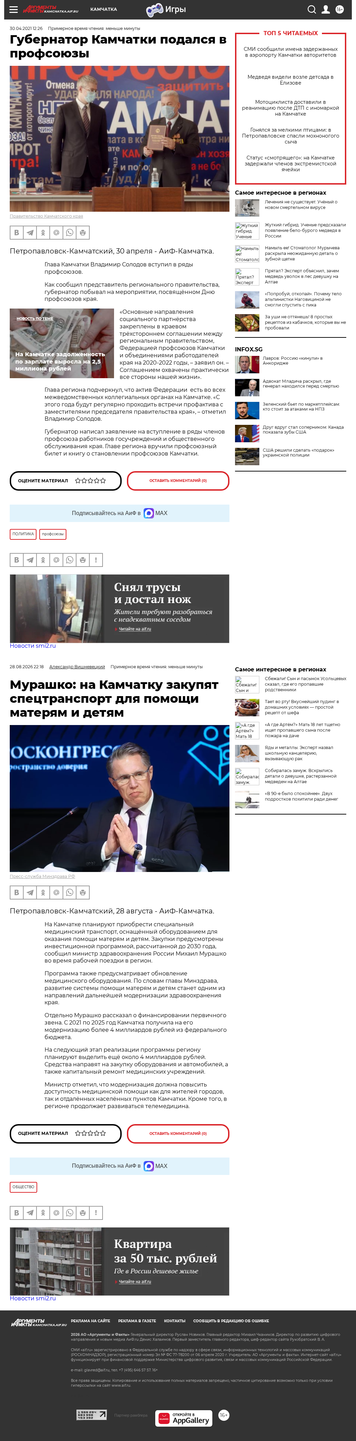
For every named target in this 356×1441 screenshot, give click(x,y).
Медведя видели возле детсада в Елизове (291, 80)
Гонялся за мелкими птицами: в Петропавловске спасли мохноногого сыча (290, 136)
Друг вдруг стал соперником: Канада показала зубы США (303, 430)
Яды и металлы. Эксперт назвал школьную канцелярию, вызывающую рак (299, 753)
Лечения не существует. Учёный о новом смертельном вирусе (301, 204)
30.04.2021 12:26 (26, 28)
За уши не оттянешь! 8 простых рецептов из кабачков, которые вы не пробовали (305, 322)
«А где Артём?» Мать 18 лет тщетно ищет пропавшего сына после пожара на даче (302, 730)
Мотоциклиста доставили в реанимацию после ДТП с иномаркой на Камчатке (290, 108)
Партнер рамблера (130, 1415)
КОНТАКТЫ (174, 1321)
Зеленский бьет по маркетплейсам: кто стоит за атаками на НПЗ (301, 407)
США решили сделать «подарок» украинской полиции (298, 453)
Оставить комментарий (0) (178, 480)
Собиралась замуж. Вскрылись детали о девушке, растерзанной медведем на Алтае (301, 776)
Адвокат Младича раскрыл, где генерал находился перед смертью (301, 384)
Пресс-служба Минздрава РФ (42, 876)
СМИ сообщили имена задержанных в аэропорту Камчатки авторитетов (291, 52)
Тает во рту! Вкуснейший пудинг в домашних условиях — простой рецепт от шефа (302, 707)
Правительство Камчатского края (46, 216)
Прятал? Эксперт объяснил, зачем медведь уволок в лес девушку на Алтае (302, 276)
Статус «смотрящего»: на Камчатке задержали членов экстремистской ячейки (291, 164)
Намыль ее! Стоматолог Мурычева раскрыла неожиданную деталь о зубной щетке (302, 253)
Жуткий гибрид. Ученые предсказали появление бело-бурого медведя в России (305, 230)
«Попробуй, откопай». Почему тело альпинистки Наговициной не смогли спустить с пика (303, 299)
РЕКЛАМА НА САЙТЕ (90, 1321)
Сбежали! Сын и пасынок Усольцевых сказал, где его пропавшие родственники (305, 684)
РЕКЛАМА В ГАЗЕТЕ (137, 1321)
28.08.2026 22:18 (27, 666)
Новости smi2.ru (33, 645)
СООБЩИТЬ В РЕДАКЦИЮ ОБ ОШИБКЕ (231, 1321)
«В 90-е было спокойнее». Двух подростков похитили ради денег (301, 796)
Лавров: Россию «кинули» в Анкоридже (293, 361)
